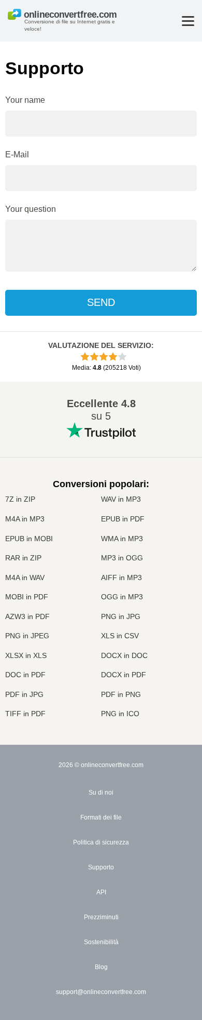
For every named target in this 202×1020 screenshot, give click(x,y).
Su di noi (101, 792)
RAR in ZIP (23, 558)
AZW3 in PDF (27, 616)
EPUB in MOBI (29, 538)
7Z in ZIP (20, 499)
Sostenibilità (101, 942)
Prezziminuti (101, 917)
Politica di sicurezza (101, 842)
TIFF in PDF (25, 713)
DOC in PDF (25, 674)
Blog (101, 967)
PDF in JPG (24, 694)
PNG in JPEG (27, 636)
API (101, 892)
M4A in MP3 (25, 519)
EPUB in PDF (123, 519)
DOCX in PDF (123, 674)
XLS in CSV (120, 636)
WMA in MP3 (122, 538)
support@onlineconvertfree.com (101, 992)
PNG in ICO (120, 713)
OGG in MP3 (122, 597)
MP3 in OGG (122, 558)
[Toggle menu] (188, 21)
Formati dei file (101, 817)
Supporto (101, 867)
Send (101, 302)
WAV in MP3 (121, 499)
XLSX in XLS (26, 655)
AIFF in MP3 (121, 577)
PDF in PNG (121, 694)
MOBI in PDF (26, 597)
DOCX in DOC (124, 655)
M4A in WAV (25, 577)
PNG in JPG (120, 616)
